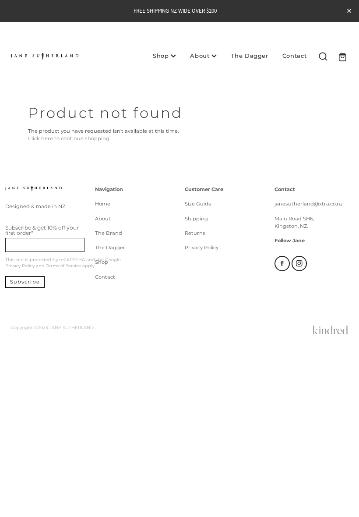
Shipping (196, 219)
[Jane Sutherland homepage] (44, 56)
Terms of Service (63, 265)
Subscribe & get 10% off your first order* (42, 230)
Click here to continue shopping (68, 139)
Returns (195, 233)
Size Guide (198, 204)
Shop (162, 56)
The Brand (108, 233)
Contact (294, 56)
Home (102, 204)
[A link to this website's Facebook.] (282, 263)
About (200, 56)
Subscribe (25, 282)
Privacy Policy (20, 265)
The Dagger (249, 56)
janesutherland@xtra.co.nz (309, 204)
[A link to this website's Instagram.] (299, 263)
